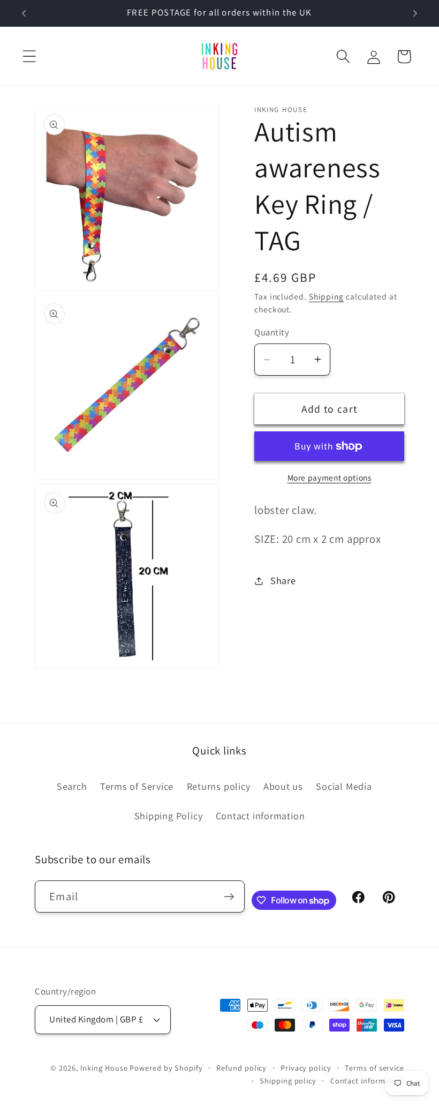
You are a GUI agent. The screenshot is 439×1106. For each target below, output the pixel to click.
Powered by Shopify (166, 1068)
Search (72, 786)
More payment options (329, 477)
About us (283, 786)
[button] (29, 56)
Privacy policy (306, 1068)
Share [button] (283, 580)
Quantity (271, 332)
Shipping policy (288, 1080)
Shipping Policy (168, 815)
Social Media (344, 786)
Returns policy (219, 786)
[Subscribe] (229, 896)
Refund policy (241, 1068)
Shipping (326, 296)
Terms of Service (136, 786)
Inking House (104, 1068)
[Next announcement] (415, 13)
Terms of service (374, 1068)
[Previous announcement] (23, 13)
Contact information (260, 815)
